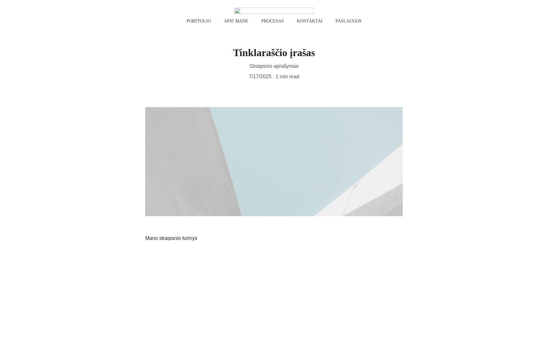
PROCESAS (272, 21)
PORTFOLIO (198, 21)
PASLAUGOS (349, 21)
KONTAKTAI (310, 21)
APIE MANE (236, 21)
